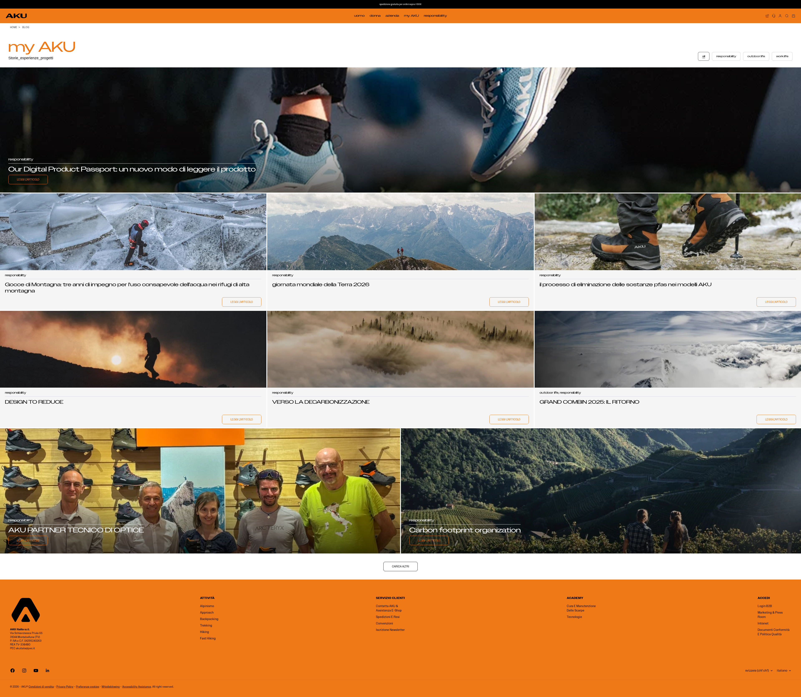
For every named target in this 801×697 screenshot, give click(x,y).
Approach (207, 612)
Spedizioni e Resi (388, 617)
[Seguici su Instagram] (24, 670)
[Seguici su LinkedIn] (47, 670)
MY (411, 16)
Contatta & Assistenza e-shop (389, 608)
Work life (782, 56)
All (703, 56)
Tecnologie (574, 617)
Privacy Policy (64, 686)
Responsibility (435, 16)
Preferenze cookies (87, 686)
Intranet (763, 623)
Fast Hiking (208, 638)
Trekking (206, 625)
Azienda (392, 16)
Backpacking (209, 619)
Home (13, 27)
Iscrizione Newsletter (390, 630)
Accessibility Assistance (136, 686)
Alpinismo (207, 606)
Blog (25, 27)
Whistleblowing (111, 686)
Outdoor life (756, 56)
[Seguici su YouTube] (35, 670)
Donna (375, 16)
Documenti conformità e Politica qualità (774, 632)
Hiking (204, 632)
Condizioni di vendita (41, 686)
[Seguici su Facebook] (12, 670)
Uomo (359, 16)
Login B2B (765, 606)
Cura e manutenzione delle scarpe (581, 608)
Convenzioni (384, 623)
